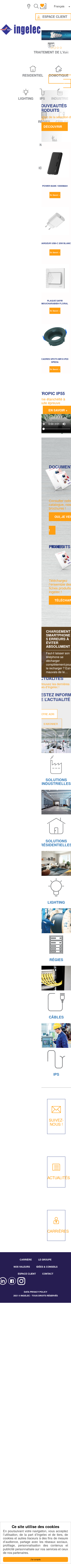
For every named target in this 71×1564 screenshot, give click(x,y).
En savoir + (55, 195)
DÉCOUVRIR (53, 126)
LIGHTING (56, 902)
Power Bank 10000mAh (55, 185)
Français (59, 6)
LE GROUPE (44, 1259)
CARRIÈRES (58, 1231)
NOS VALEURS (22, 1266)
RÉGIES (56, 959)
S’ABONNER (51, 724)
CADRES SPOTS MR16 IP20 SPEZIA (54, 360)
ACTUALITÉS (58, 1177)
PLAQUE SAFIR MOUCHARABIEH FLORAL (54, 302)
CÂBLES (56, 1017)
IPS (56, 1074)
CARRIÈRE (26, 1259)
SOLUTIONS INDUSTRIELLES (56, 781)
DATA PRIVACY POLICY (35, 1291)
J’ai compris (35, 1559)
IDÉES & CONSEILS (47, 1266)
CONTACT (47, 1273)
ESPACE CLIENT (27, 1273)
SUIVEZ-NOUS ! (56, 1122)
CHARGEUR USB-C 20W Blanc (55, 243)
